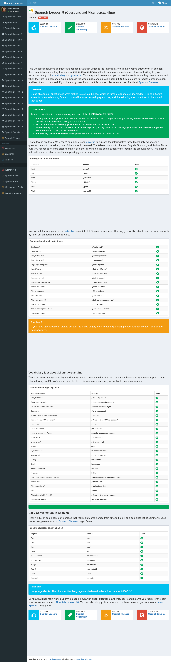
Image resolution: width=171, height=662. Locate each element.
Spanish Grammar (157, 26)
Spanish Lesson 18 (13, 126)
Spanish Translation (13, 132)
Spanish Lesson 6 (13, 56)
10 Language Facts (13, 186)
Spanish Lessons (48, 26)
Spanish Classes (14, 11)
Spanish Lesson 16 (13, 114)
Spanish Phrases (120, 26)
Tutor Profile (10, 169)
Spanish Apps (11, 181)
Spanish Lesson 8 (13, 68)
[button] (33, 3)
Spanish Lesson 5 (13, 51)
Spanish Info (10, 22)
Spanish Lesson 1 (13, 28)
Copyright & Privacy (84, 659)
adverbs (90, 141)
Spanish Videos (12, 137)
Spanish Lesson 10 (13, 80)
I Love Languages (54, 659)
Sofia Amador (13, 8)
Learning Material (12, 192)
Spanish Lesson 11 (13, 85)
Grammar (9, 153)
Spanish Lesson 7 (13, 62)
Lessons (13, 3)
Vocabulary (9, 148)
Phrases (8, 159)
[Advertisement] (98, 50)
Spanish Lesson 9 (13, 74)
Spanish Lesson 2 (13, 33)
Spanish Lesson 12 (13, 91)
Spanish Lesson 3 (13, 39)
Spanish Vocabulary (81, 28)
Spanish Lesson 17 (13, 120)
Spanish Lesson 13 (13, 97)
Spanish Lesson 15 (13, 108)
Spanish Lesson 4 (13, 45)
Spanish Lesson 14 (13, 103)
